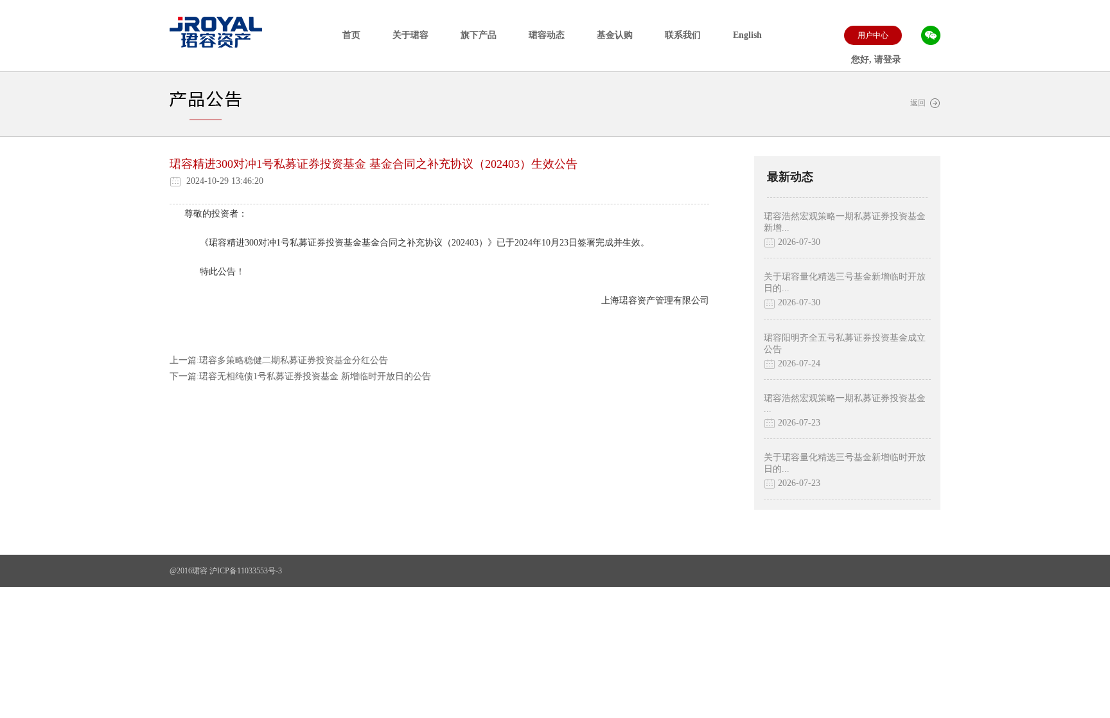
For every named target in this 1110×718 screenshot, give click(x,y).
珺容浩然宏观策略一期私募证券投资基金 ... (845, 403)
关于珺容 (410, 35)
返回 (919, 102)
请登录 (887, 59)
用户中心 (873, 35)
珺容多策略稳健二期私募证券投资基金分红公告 (293, 360)
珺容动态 (547, 35)
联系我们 (683, 35)
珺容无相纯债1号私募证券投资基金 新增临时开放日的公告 (315, 376)
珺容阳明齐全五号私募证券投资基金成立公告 (845, 343)
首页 (351, 35)
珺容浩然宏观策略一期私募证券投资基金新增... (845, 222)
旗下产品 (479, 35)
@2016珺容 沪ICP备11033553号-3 (226, 570)
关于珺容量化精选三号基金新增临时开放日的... (845, 282)
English (747, 35)
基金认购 (615, 35)
